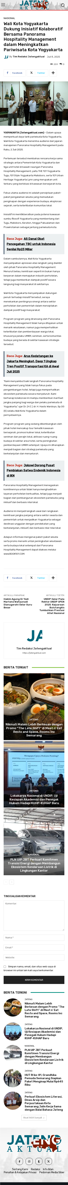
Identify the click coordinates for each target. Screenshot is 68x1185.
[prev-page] (6, 882)
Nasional (9, 18)
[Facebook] (19, 1161)
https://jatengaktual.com (34, 653)
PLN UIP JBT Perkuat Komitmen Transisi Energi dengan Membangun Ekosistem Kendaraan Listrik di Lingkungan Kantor (34, 865)
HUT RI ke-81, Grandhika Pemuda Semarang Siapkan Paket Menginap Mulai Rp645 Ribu (44, 1079)
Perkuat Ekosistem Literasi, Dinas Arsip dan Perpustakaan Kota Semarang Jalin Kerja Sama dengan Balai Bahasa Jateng (44, 1103)
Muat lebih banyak (32, 1117)
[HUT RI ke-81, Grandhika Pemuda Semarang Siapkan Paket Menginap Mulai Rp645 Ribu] (13, 1078)
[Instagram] (29, 1161)
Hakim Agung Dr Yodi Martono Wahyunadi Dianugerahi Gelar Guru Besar (18, 603)
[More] (53, 73)
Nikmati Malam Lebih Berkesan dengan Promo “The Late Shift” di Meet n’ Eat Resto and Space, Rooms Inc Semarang (34, 730)
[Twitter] (48, 1161)
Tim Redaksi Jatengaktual (29, 56)
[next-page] (11, 882)
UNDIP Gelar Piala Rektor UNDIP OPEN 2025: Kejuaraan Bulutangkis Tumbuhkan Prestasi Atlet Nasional (51, 606)
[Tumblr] (38, 1161)
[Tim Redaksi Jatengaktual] (6, 56)
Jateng (33, 719)
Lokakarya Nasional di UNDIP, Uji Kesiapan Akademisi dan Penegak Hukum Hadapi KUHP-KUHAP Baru (34, 799)
